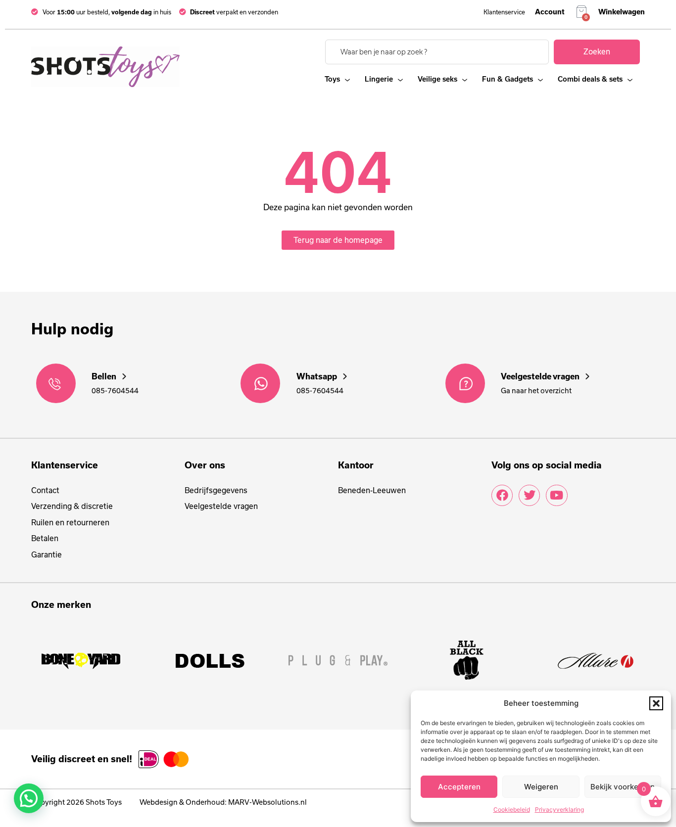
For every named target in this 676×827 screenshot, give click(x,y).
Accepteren (459, 786)
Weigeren (541, 786)
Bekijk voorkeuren (622, 786)
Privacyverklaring (559, 809)
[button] (656, 703)
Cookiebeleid (511, 809)
